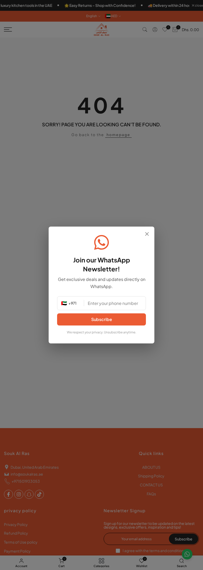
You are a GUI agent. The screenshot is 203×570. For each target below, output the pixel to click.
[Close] (147, 234)
